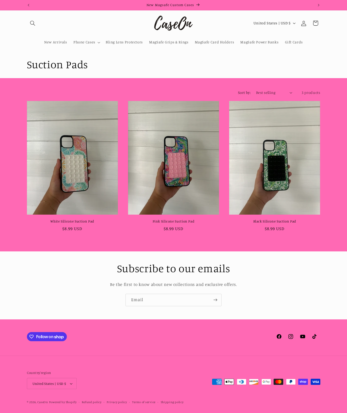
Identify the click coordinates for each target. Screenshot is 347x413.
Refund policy (92, 402)
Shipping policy (172, 402)
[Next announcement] (318, 5)
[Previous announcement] (28, 5)
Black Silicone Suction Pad (274, 221)
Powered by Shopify (63, 402)
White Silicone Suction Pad (72, 221)
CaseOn (42, 402)
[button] (33, 23)
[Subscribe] (215, 300)
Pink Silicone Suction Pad (174, 221)
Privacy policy (117, 402)
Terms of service (143, 402)
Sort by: (244, 92)
